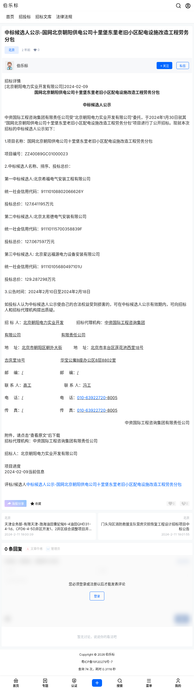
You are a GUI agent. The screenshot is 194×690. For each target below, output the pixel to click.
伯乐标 (110, 654)
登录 (97, 596)
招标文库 (43, 16)
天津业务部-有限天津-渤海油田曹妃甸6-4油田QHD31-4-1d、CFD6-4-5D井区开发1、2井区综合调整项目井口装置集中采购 (48, 529)
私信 (183, 66)
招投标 (25, 16)
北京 (12, 50)
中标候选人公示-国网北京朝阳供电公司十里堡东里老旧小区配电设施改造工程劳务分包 (104, 484)
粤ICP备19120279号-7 (97, 662)
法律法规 (64, 16)
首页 (10, 16)
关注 (166, 66)
